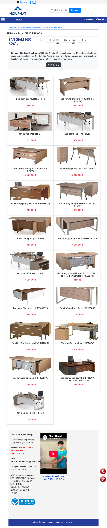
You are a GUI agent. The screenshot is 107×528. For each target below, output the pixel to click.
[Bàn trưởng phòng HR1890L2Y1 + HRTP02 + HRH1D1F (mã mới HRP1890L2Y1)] (77, 261)
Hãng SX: (74, 41)
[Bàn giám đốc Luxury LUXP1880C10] (30, 296)
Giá (41, 40)
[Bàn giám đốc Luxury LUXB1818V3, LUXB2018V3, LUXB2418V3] (77, 365)
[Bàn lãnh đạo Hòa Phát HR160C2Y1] (77, 330)
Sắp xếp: (57, 41)
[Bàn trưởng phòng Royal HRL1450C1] (77, 156)
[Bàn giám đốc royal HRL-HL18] (30, 86)
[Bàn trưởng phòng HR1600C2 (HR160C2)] (30, 191)
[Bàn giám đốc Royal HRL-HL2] (30, 261)
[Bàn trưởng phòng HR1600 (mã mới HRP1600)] (77, 86)
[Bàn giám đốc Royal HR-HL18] (30, 400)
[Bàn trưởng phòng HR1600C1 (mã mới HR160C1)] (77, 191)
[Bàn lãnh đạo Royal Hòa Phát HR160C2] (30, 330)
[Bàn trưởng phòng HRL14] (30, 121)
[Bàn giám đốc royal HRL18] (77, 121)
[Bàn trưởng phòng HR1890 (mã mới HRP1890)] (30, 156)
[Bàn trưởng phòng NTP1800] (30, 226)
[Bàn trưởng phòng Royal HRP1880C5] (77, 296)
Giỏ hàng (23, 2)
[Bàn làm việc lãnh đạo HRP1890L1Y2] (30, 365)
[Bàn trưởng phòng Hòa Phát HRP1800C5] (77, 226)
